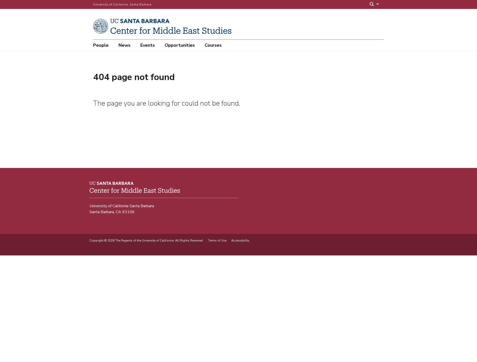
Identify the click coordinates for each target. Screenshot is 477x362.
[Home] (164, 32)
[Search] (374, 4)
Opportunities (180, 45)
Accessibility (240, 240)
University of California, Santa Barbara (122, 4)
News (124, 45)
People (101, 45)
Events (147, 45)
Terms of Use (217, 240)
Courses (213, 45)
